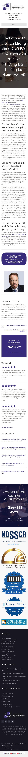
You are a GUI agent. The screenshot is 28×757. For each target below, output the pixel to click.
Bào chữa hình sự (6, 698)
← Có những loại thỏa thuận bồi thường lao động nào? (14, 326)
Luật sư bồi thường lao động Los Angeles (12, 673)
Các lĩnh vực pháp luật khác (9, 683)
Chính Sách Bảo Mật (6, 746)
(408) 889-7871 (10, 659)
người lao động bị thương (14, 104)
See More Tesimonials (7, 427)
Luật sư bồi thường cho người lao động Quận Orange (13, 677)
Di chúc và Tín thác (7, 704)
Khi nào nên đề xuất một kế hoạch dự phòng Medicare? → (15, 330)
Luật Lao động (6, 701)
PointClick (24, 749)
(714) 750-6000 (10, 643)
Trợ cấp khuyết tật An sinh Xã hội (10, 680)
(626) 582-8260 (10, 651)
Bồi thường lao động (7, 693)
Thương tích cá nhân (7, 696)
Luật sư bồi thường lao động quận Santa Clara (12, 669)
